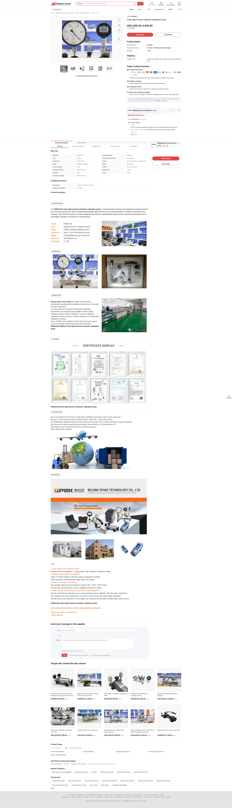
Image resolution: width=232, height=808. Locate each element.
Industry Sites (127, 795)
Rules (180, 9)
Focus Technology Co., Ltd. (104, 801)
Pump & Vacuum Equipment (82, 13)
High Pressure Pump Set (127, 781)
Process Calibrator (88, 751)
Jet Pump (94, 772)
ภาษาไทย (145, 797)
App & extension (159, 9)
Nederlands (119, 797)
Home (52, 13)
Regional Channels (137, 795)
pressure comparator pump (58, 755)
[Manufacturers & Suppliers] (61, 4)
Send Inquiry (140, 35)
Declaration (135, 801)
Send (64, 655)
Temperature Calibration (123, 751)
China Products (80, 795)
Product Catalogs (76, 748)
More (52, 788)
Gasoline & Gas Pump (81, 772)
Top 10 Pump (93, 785)
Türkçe (151, 797)
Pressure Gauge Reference (156, 751)
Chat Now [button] (169, 35)
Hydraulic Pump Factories (109, 781)
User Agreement (126, 801)
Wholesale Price (118, 795)
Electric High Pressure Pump (60, 785)
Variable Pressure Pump (141, 772)
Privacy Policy (142, 801)
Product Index (147, 795)
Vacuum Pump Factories (92, 781)
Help (149, 9)
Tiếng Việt (157, 797)
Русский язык (99, 797)
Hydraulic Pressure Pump (79, 785)
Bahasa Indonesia (166, 797)
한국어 (130, 797)
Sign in (179, 5)
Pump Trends (105, 785)
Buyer (139, 9)
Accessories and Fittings (57, 751)
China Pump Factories (58, 781)
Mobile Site (155, 795)
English (73, 797)
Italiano (107, 797)
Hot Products (71, 795)
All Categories (57, 9)
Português (85, 797)
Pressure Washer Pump (123, 772)
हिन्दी (140, 797)
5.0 (159, 146)
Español (79, 797)
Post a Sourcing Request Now (101, 655)
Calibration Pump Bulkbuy (119, 785)
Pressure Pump (95, 13)
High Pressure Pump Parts (145, 781)
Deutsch (113, 797)
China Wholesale (108, 795)
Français (92, 797)
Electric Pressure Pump (106, 772)
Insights (162, 795)
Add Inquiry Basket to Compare (87, 76)
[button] (142, 146)
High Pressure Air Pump (163, 781)
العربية (125, 797)
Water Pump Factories (74, 781)
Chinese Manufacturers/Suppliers (94, 795)
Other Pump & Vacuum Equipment (61, 772)
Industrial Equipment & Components (64, 13)
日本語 (135, 797)
